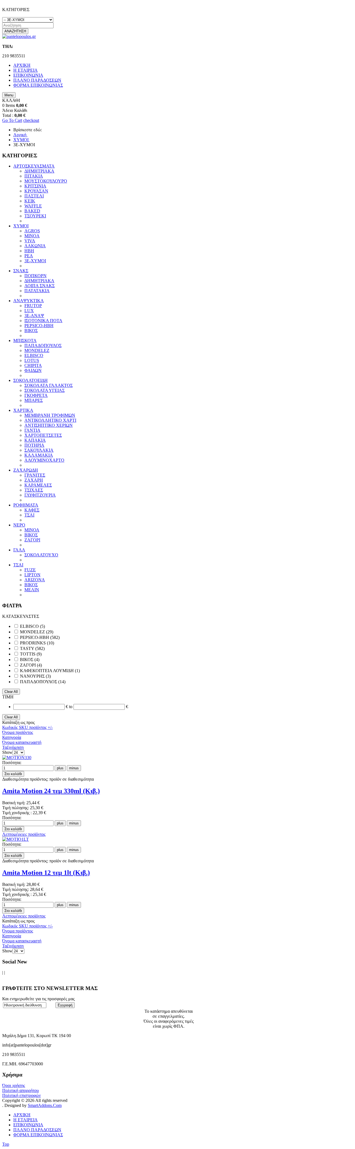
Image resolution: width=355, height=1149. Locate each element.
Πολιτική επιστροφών (21, 1095)
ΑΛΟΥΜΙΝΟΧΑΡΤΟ (44, 460)
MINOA (32, 235)
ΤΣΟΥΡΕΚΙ (35, 216)
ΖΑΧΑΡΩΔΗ (25, 470)
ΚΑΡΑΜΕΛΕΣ (38, 485)
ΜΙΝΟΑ (31, 530)
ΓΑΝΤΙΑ (32, 430)
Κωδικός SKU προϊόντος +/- (27, 727)
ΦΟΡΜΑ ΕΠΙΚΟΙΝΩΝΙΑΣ (38, 1134)
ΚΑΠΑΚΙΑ (35, 440)
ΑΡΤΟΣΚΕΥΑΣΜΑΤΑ (34, 166)
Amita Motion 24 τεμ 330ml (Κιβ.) (51, 791)
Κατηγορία (11, 737)
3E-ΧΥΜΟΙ (35, 260)
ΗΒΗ (29, 250)
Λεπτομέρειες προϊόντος (23, 834)
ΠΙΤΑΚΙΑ (33, 176)
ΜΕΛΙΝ (31, 589)
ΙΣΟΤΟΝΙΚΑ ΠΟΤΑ (43, 320)
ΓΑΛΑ (19, 549)
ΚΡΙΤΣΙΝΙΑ (35, 186)
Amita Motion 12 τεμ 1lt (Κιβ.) (46, 872)
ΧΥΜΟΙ (21, 225)
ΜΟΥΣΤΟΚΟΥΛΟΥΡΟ (45, 181)
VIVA (29, 240)
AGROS (32, 230)
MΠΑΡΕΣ (33, 400)
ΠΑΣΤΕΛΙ (34, 196)
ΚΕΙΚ (29, 201)
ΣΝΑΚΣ (20, 270)
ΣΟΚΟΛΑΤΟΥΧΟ (41, 554)
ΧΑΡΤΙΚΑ (23, 410)
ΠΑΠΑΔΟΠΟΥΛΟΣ (43, 345)
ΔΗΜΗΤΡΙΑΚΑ (39, 171)
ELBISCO (33, 355)
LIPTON (32, 574)
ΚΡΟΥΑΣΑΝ (36, 191)
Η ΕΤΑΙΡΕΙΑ (25, 1119)
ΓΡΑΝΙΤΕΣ (34, 475)
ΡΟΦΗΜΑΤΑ (25, 505)
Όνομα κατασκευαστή (21, 742)
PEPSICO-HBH (39, 325)
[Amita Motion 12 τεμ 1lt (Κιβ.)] (15, 839)
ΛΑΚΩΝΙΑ (35, 245)
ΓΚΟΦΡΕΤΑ (36, 395)
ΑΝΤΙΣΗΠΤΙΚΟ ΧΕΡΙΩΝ (48, 425)
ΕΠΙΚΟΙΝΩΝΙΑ (28, 1124)
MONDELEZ (36, 350)
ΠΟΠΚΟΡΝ (35, 275)
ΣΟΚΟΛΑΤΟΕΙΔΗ (30, 380)
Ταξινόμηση (13, 747)
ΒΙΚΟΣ (31, 330)
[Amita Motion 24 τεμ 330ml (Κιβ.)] (16, 757)
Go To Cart (12, 120)
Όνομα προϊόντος (17, 732)
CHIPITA (33, 365)
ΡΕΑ (28, 255)
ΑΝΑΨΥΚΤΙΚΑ (28, 300)
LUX (29, 310)
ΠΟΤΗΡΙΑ (34, 445)
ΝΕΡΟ (19, 525)
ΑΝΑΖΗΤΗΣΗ (15, 31)
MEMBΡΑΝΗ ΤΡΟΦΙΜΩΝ (49, 415)
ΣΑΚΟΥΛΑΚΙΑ (39, 450)
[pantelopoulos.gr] (19, 36)
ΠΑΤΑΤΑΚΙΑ (37, 290)
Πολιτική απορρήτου (20, 1090)
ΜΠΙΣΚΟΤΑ (25, 340)
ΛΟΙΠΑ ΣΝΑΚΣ (39, 285)
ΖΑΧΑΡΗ (33, 480)
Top (5, 1144)
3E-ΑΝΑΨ (34, 315)
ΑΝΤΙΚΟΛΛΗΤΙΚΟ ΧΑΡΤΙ (50, 420)
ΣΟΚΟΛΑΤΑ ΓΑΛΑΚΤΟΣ (48, 385)
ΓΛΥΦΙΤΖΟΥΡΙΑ (40, 495)
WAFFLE (33, 206)
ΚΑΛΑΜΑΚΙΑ (38, 455)
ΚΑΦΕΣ (31, 510)
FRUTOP (33, 305)
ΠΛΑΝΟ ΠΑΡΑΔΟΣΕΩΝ (37, 1129)
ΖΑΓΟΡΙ (32, 540)
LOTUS (31, 360)
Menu (8, 95)
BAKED (32, 211)
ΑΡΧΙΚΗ (22, 1114)
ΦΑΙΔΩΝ (33, 370)
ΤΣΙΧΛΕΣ (33, 490)
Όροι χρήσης (13, 1085)
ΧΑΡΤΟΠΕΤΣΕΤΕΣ (43, 435)
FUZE (30, 569)
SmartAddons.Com (45, 1105)
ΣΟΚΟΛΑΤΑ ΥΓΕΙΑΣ (44, 390)
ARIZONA (34, 579)
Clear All (11, 692)
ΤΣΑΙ (29, 515)
